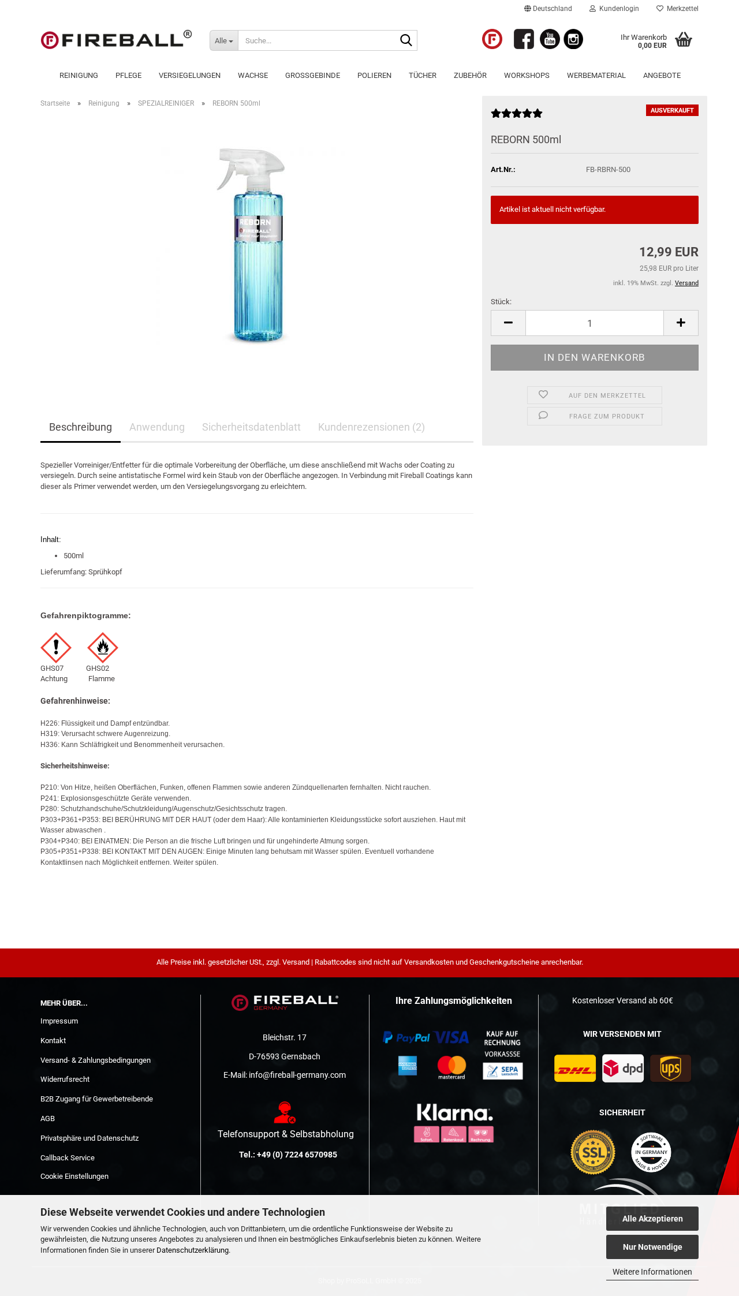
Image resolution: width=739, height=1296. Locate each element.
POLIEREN (374, 75)
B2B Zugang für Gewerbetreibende (96, 1099)
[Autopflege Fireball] (116, 40)
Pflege (128, 75)
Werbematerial (596, 75)
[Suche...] (406, 41)
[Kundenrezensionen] (517, 118)
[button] (548, 8)
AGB (47, 1118)
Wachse (253, 75)
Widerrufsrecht (64, 1079)
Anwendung (157, 427)
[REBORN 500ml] (257, 246)
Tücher (422, 75)
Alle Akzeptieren (652, 1218)
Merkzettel (681, 9)
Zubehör (470, 75)
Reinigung (78, 75)
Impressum (59, 1021)
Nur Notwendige (652, 1247)
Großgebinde (312, 75)
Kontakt (53, 1040)
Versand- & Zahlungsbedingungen (95, 1060)
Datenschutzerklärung (192, 1250)
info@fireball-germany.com (297, 1075)
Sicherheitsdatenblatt (251, 427)
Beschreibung (80, 427)
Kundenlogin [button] (617, 9)
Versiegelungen (190, 75)
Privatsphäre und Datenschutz (89, 1138)
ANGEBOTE (662, 75)
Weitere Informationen (652, 1271)
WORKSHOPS (527, 75)
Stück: (501, 301)
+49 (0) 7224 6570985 (297, 1154)
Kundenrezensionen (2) (371, 427)
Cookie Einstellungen (74, 1176)
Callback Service (67, 1157)
